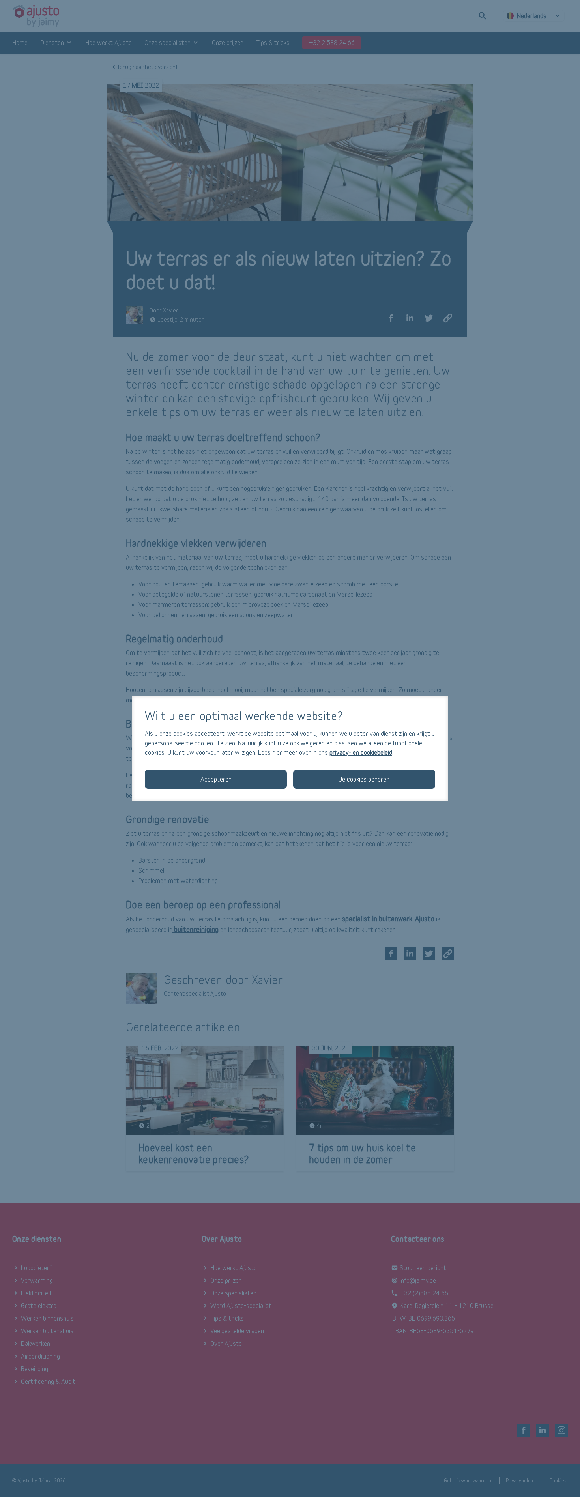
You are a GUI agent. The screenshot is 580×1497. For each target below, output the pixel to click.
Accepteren (216, 779)
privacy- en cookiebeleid (360, 752)
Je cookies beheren (364, 779)
